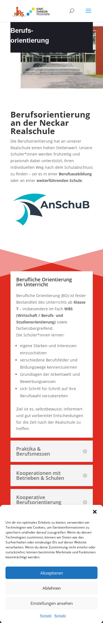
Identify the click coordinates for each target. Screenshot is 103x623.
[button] (95, 512)
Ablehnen (52, 588)
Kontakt (46, 615)
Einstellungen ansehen (51, 603)
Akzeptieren (51, 573)
